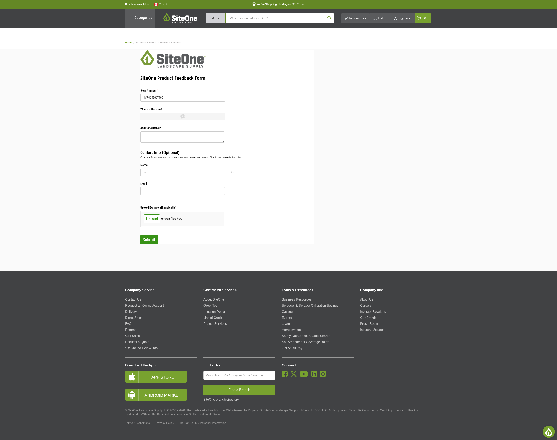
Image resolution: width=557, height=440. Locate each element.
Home (128, 42)
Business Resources (297, 299)
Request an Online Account (144, 305)
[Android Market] (161, 395)
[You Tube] (305, 376)
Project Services (215, 323)
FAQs (129, 323)
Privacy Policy (165, 423)
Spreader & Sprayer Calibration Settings (310, 305)
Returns (130, 329)
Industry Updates (372, 329)
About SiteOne (213, 299)
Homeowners (291, 329)
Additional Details (150, 128)
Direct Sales (134, 318)
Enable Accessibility (137, 4)
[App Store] (161, 377)
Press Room (369, 323)
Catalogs (288, 311)
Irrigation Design (214, 311)
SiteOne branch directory (221, 399)
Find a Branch (215, 365)
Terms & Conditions (137, 423)
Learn (286, 323)
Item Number (154, 90)
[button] (162, 5)
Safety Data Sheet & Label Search (306, 336)
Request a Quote (137, 342)
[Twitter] (295, 376)
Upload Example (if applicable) (158, 207)
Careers (366, 305)
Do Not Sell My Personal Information (203, 423)
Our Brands (368, 318)
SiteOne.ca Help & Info (141, 348)
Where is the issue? (151, 109)
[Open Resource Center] (549, 432)
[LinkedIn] (315, 376)
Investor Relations (373, 311)
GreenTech (211, 305)
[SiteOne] (180, 22)
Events (287, 318)
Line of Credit (212, 318)
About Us (366, 299)
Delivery (131, 311)
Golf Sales (132, 336)
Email (143, 184)
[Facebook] (286, 376)
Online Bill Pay (292, 348)
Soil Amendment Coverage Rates (305, 342)
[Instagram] (324, 376)
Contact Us (133, 299)
